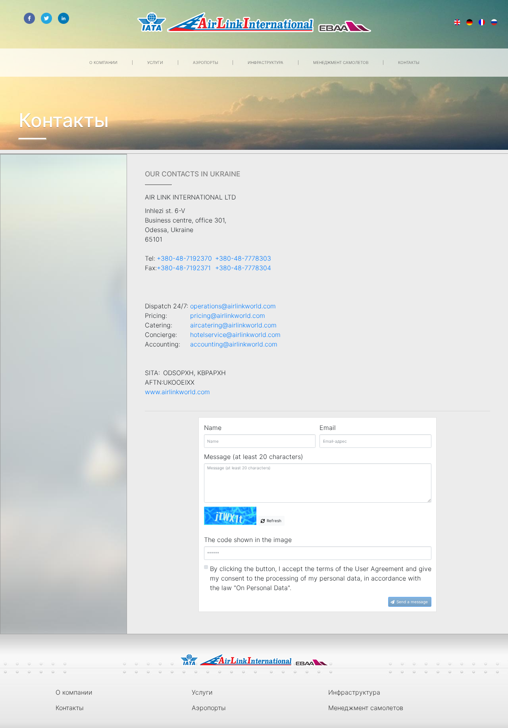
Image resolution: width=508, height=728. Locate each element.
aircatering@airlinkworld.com (233, 325)
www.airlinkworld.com (177, 392)
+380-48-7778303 (243, 258)
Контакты (408, 62)
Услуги (155, 62)
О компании (104, 62)
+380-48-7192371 (185, 268)
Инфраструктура (266, 62)
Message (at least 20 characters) (253, 457)
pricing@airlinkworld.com (227, 315)
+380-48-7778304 (243, 268)
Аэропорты (206, 62)
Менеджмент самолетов (341, 62)
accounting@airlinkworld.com (233, 344)
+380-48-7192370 (186, 258)
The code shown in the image (248, 540)
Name (212, 428)
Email (327, 428)
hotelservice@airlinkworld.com (235, 335)
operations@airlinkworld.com (233, 306)
